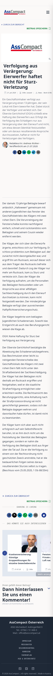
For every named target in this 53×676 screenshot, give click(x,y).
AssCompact (14, 673)
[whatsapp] (29, 152)
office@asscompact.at (29, 633)
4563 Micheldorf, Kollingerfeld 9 (26, 627)
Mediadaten (26, 645)
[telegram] (34, 152)
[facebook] (15, 152)
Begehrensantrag (26, 648)
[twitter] (19, 152)
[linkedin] (24, 152)
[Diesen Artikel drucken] (44, 515)
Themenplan (26, 655)
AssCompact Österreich (26, 622)
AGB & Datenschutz (26, 659)
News (40, 93)
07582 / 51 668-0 (29, 630)
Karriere (26, 652)
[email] (38, 152)
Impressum (26, 641)
